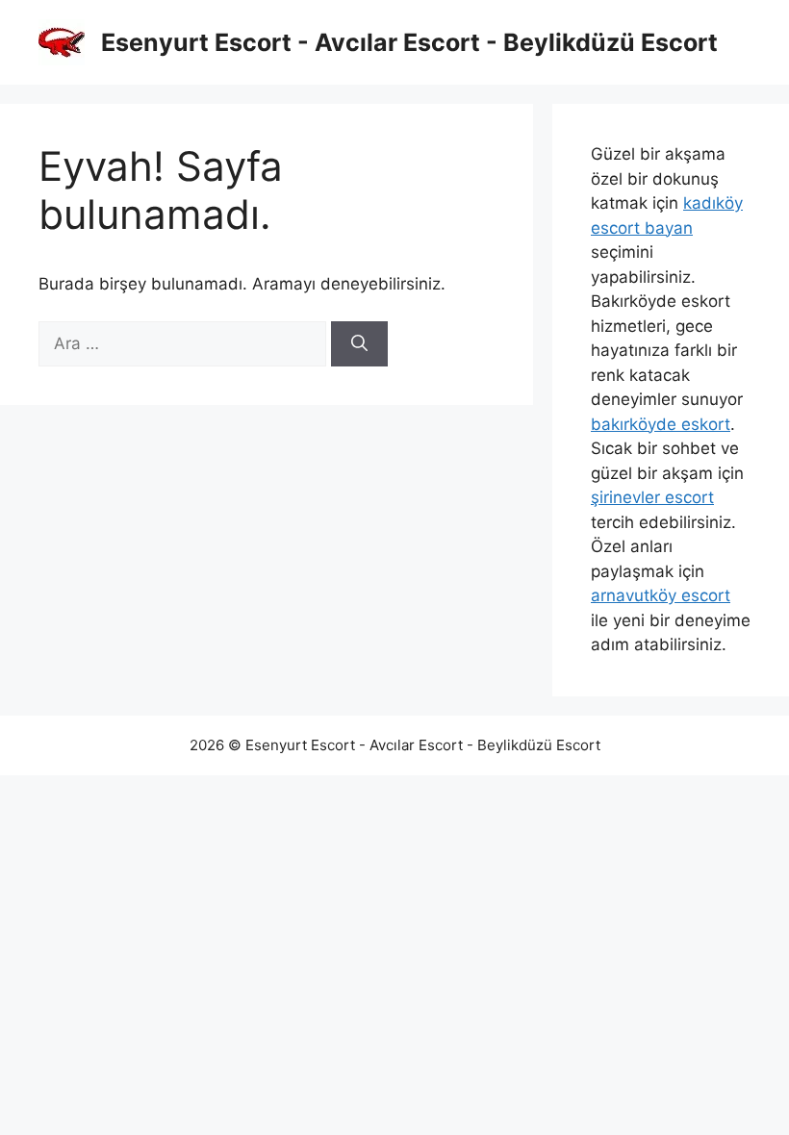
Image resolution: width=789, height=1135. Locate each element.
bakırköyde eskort (660, 424)
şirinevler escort (652, 497)
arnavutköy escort (660, 595)
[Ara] (359, 344)
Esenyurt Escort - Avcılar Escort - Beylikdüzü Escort (409, 42)
